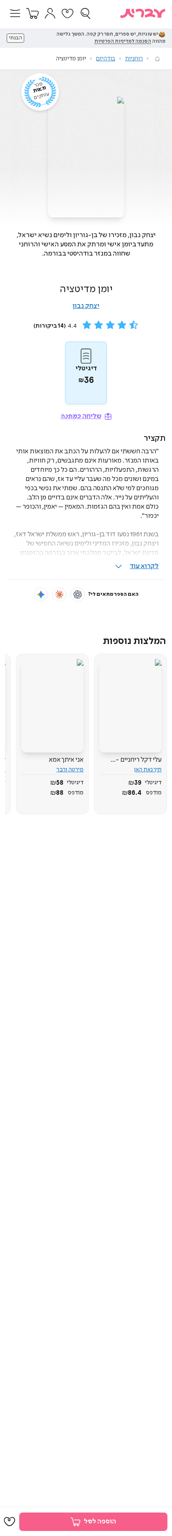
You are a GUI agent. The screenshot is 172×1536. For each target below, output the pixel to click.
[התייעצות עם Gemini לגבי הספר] (41, 594)
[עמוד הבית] (157, 58)
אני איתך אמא (66, 760)
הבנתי (15, 38)
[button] (15, 13)
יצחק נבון (86, 306)
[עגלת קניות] (32, 13)
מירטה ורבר (69, 769)
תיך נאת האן (148, 769)
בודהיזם (105, 58)
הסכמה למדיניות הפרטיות (122, 41)
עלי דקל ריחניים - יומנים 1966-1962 (138, 760)
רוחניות (134, 58)
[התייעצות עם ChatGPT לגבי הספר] (78, 594)
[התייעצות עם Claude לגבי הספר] (59, 594)
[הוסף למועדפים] (10, 1522)
